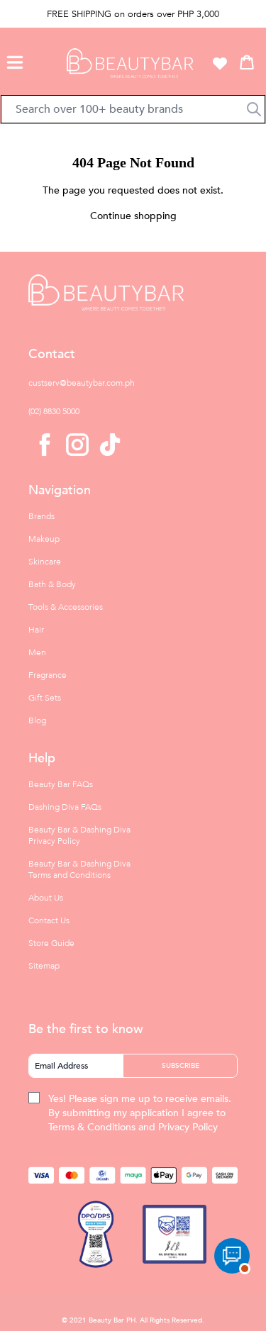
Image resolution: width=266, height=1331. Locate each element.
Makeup (44, 539)
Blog (37, 720)
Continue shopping (133, 216)
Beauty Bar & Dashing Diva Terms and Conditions (79, 869)
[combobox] (133, 109)
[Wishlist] (219, 63)
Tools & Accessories (65, 607)
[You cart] (247, 62)
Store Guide (51, 943)
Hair (36, 629)
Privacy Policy (188, 1127)
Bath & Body (52, 584)
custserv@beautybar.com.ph (81, 383)
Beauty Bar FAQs (60, 784)
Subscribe (180, 1066)
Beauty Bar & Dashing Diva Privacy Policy (79, 835)
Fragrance (47, 675)
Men (37, 652)
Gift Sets (44, 697)
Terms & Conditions (91, 1127)
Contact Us (49, 920)
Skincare (44, 561)
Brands (41, 516)
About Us (45, 897)
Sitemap (44, 965)
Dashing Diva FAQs (64, 807)
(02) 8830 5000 (53, 411)
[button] (14, 60)
